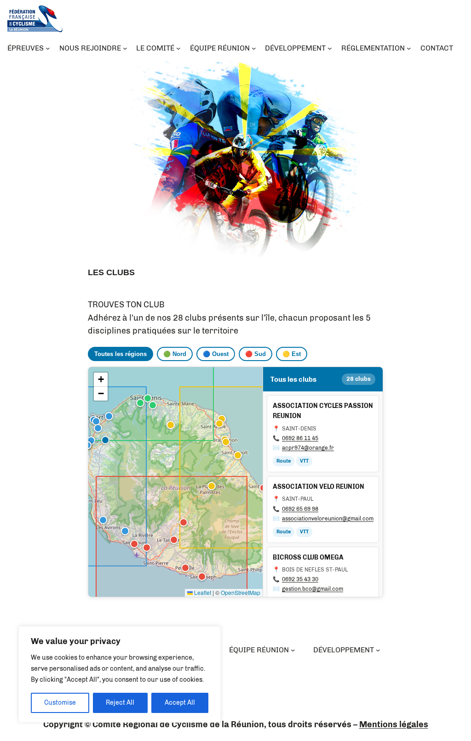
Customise (60, 703)
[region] (119, 674)
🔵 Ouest (216, 354)
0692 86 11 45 (300, 438)
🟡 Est (291, 354)
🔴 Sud (255, 354)
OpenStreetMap (240, 592)
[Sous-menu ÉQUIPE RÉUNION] (293, 650)
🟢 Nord (174, 354)
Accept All (180, 703)
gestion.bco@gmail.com (312, 589)
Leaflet (202, 592)
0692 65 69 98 (300, 509)
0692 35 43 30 (300, 579)
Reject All (120, 703)
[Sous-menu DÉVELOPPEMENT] (378, 650)
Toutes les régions (120, 354)
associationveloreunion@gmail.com (327, 518)
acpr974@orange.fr (308, 448)
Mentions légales (393, 724)
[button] (147, 397)
